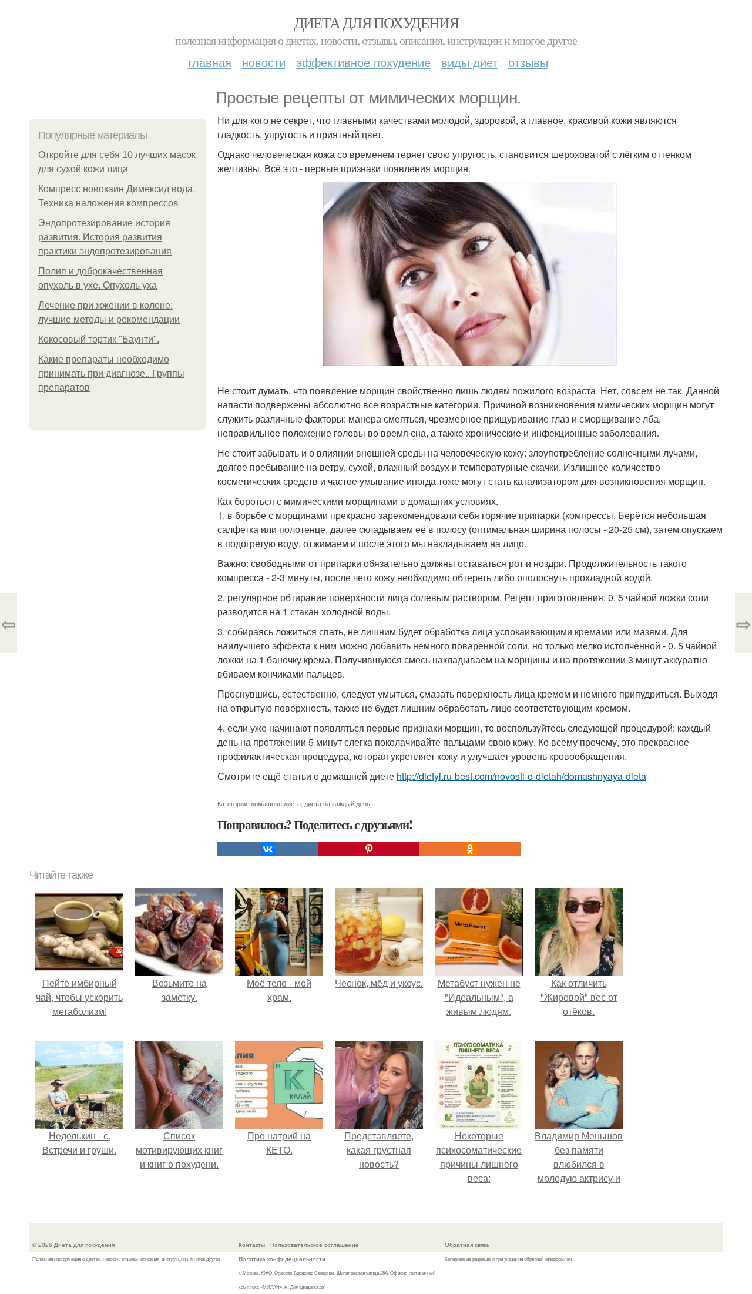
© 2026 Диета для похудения (73, 1245)
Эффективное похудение (363, 62)
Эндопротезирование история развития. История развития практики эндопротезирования (105, 237)
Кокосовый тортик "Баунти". (98, 339)
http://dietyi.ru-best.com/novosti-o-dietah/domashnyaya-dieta (521, 776)
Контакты (252, 1245)
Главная (209, 62)
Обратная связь (467, 1245)
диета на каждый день (337, 803)
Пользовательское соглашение (314, 1245)
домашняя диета (276, 803)
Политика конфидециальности (282, 1259)
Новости (264, 62)
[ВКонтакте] (267, 849)
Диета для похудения (376, 22)
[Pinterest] (368, 849)
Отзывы (528, 62)
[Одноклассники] (470, 849)
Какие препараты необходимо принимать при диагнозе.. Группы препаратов (111, 373)
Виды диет (469, 62)
